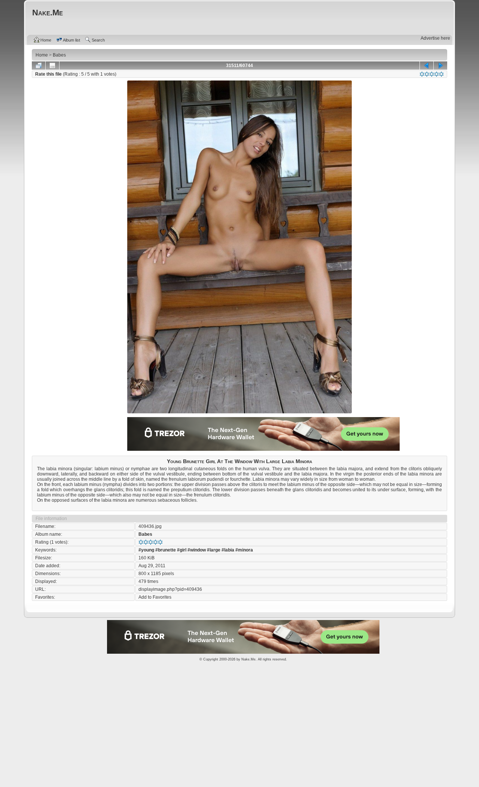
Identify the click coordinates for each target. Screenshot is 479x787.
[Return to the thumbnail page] (38, 65)
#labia (228, 550)
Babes (145, 534)
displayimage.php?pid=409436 (170, 589)
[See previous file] (426, 65)
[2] (426, 74)
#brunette (165, 550)
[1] (421, 74)
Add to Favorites (154, 597)
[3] (431, 74)
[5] (441, 74)
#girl (181, 550)
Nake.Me (248, 659)
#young (146, 550)
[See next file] (440, 65)
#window (196, 550)
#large (213, 550)
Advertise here (435, 38)
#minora (244, 550)
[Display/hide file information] (52, 65)
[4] (436, 74)
